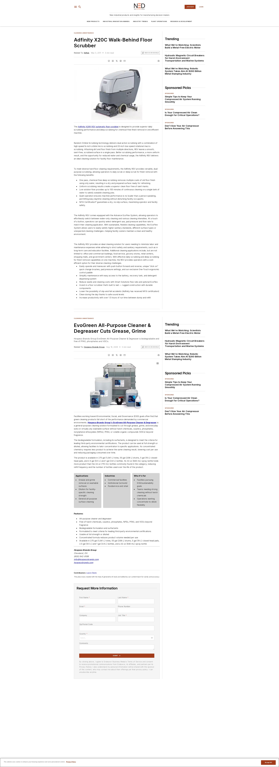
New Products (93, 21)
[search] (79, 6)
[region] (139, 762)
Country (83, 634)
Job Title (122, 615)
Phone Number (124, 606)
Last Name (123, 597)
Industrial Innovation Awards (116, 21)
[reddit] (121, 61)
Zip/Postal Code (86, 624)
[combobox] (116, 637)
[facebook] (109, 61)
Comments (83, 643)
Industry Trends (140, 21)
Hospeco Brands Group (94, 347)
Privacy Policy (71, 762)
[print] (158, 61)
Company (83, 615)
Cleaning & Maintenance (84, 33)
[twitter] (117, 61)
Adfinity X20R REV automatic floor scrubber (98, 127)
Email (82, 606)
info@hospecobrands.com (86, 559)
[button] (75, 6)
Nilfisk (86, 53)
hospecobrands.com (83, 562)
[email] (124, 61)
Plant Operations (159, 21)
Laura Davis (91, 573)
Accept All (268, 762)
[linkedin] (113, 61)
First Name (84, 597)
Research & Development (181, 21)
